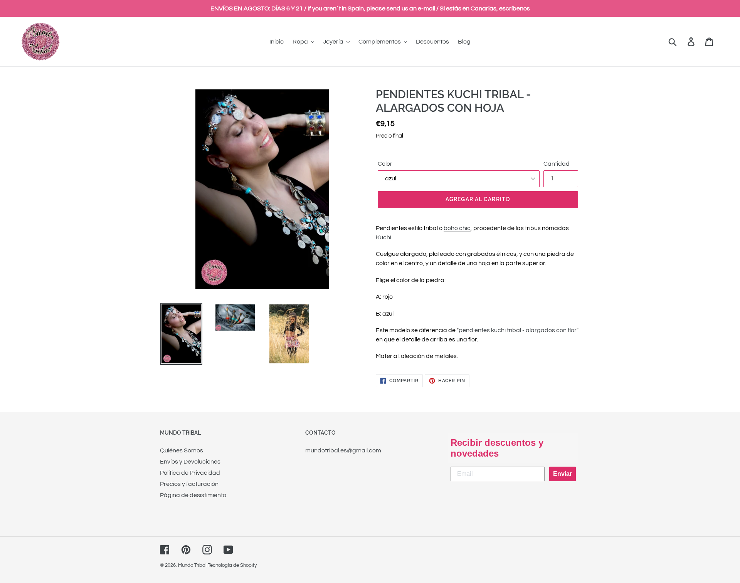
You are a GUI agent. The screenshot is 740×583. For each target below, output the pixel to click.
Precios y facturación (189, 484)
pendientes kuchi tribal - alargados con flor (518, 330)
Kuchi (383, 237)
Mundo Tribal (192, 565)
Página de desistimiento (193, 495)
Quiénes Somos (181, 450)
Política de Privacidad (190, 473)
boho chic (457, 228)
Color (385, 164)
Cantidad (556, 164)
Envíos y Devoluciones (190, 462)
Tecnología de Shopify (232, 565)
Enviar (562, 473)
